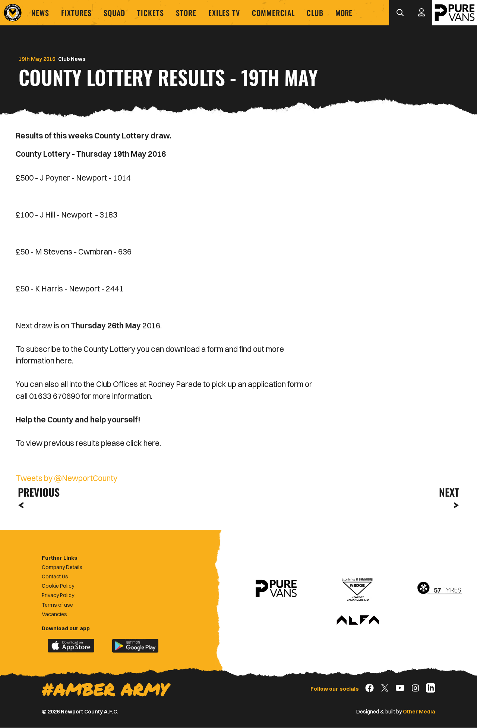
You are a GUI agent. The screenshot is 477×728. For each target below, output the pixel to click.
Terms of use (57, 605)
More (343, 12)
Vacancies (54, 614)
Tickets (150, 12)
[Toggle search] (400, 12)
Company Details (62, 567)
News (40, 12)
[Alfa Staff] (358, 620)
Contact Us (55, 576)
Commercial (273, 12)
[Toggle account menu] (421, 12)
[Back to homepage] (12, 12)
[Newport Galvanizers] (358, 588)
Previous (36, 492)
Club (315, 12)
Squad (114, 12)
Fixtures (76, 12)
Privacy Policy (58, 595)
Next (449, 492)
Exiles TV (224, 12)
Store (186, 12)
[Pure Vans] (454, 12)
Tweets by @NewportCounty (66, 478)
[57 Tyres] (439, 588)
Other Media (419, 711)
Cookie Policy (58, 585)
